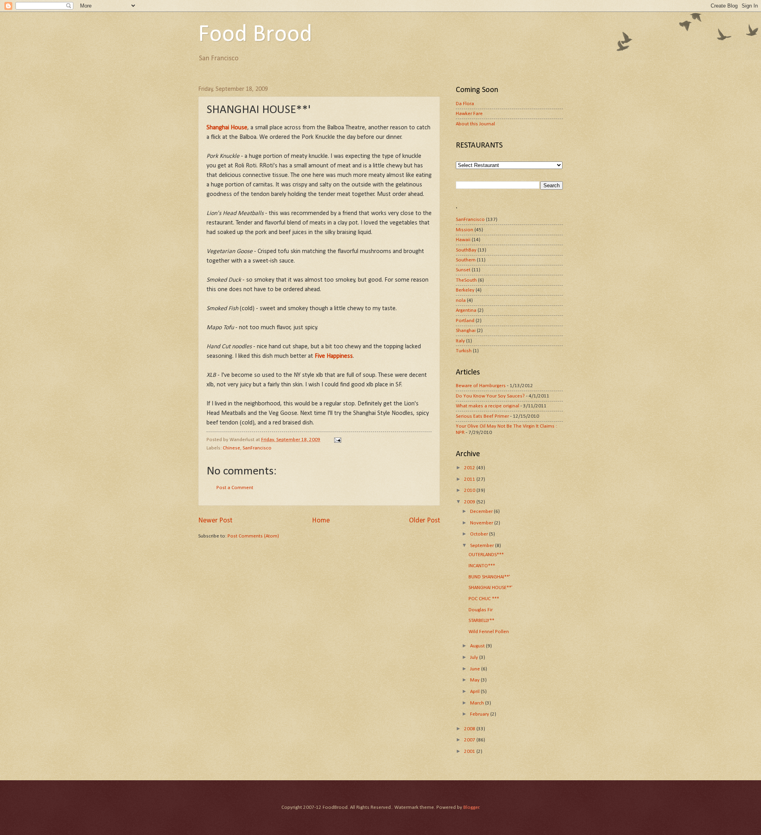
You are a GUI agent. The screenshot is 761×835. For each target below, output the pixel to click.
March (477, 703)
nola (461, 300)
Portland (465, 320)
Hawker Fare (469, 113)
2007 (470, 740)
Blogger (471, 807)
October (479, 534)
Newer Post (215, 520)
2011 (470, 479)
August (478, 646)
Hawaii (463, 239)
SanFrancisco (257, 448)
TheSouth (466, 280)
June (475, 669)
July (474, 657)
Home (321, 520)
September (482, 545)
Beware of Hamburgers (481, 385)
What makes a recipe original (487, 406)
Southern (466, 260)
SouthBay (466, 250)
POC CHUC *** (483, 598)
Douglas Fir (480, 609)
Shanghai (466, 330)
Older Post (424, 520)
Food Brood (255, 35)
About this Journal (475, 124)
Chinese (231, 448)
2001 (470, 751)
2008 (470, 728)
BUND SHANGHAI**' (489, 577)
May (475, 680)
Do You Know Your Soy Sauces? (490, 396)
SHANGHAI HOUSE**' (490, 587)
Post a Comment (234, 487)
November (482, 523)
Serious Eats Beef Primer (482, 416)
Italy (460, 341)
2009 (470, 502)
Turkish (464, 350)
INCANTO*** (481, 565)
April (475, 691)
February (480, 714)
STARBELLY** (481, 620)
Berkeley (465, 290)
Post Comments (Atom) (253, 536)
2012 (470, 467)
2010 (470, 490)
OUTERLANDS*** (486, 554)
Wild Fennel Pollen (488, 631)
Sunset (463, 270)
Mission (464, 229)
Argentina (466, 310)
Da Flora (465, 103)
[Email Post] (337, 439)
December (482, 511)
